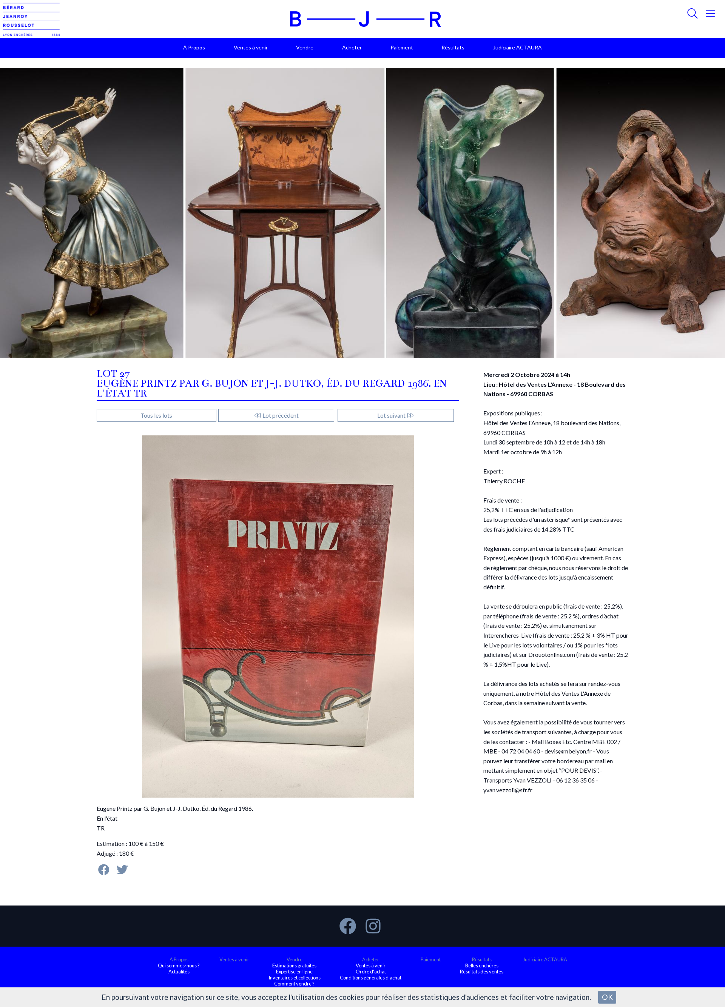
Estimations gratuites (294, 965)
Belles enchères (481, 965)
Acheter (352, 47)
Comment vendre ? (294, 984)
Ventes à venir (251, 47)
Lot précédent (280, 415)
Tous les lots (156, 415)
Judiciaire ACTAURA (517, 47)
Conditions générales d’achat (370, 978)
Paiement (401, 47)
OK (607, 997)
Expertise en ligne (294, 972)
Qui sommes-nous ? (179, 965)
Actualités (179, 972)
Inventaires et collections (294, 978)
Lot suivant (392, 415)
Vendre (304, 47)
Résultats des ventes (481, 972)
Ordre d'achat (371, 972)
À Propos (194, 47)
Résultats (452, 47)
